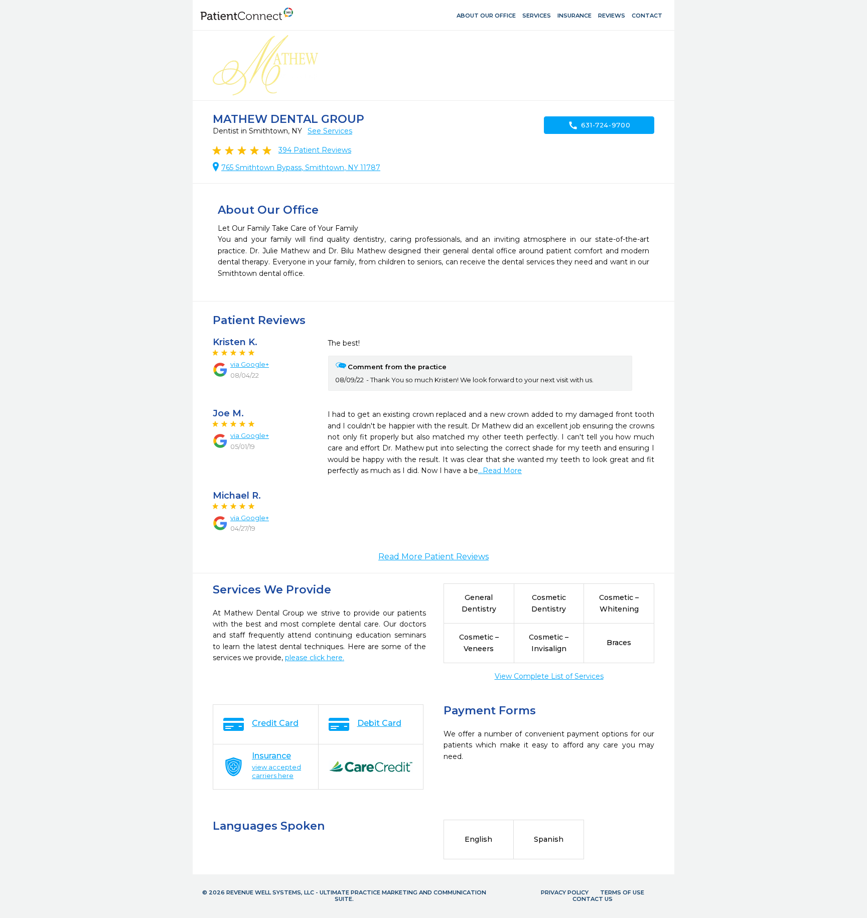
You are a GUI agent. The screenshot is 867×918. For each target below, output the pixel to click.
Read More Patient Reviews (433, 556)
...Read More (500, 470)
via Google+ (249, 364)
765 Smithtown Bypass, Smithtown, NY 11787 (300, 167)
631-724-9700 (599, 125)
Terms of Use (622, 892)
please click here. (314, 657)
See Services (330, 130)
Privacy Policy (565, 892)
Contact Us (592, 898)
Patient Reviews (314, 150)
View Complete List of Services (549, 676)
